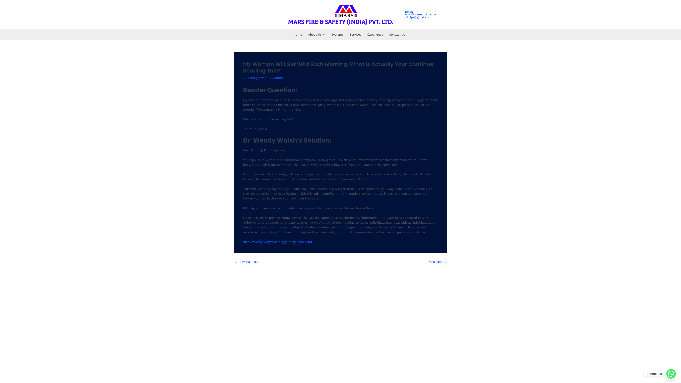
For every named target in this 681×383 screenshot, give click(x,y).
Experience (375, 34)
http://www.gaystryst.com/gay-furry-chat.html (277, 242)
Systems (337, 34)
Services (355, 34)
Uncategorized (255, 78)
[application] (323, 34)
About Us (315, 34)
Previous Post (246, 261)
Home (298, 34)
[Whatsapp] (671, 374)
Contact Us (397, 34)
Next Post (437, 261)
